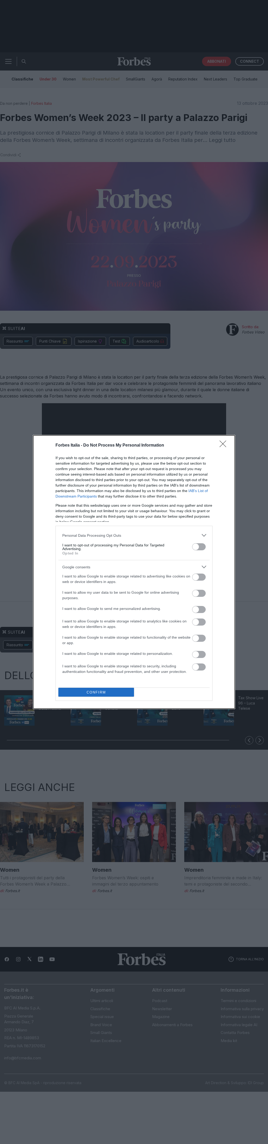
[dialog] (134, 572)
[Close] (225, 445)
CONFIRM (96, 692)
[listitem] (134, 535)
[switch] (199, 546)
